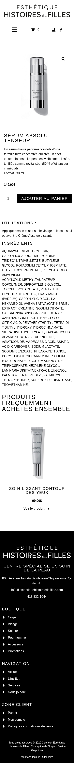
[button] (63, 58)
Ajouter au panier (44, 198)
